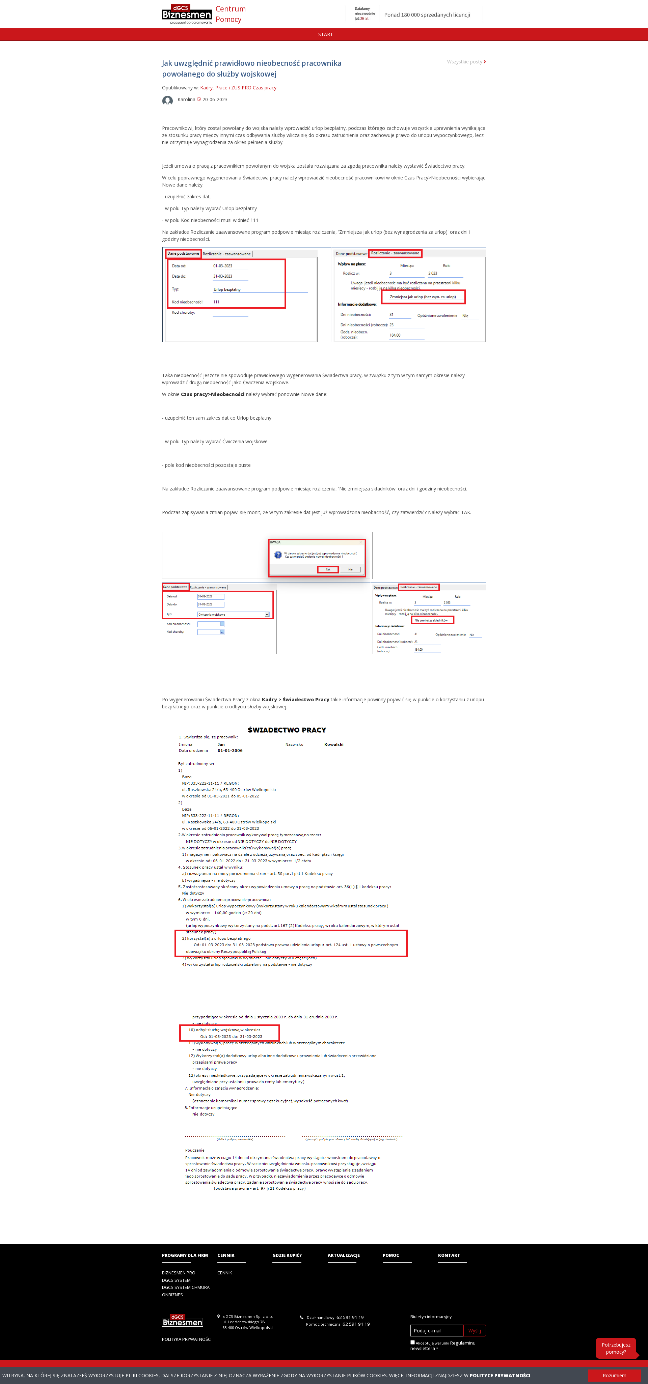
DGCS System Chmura (186, 1287)
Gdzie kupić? (287, 1255)
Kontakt (449, 1255)
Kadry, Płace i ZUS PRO (225, 87)
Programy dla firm (185, 1255)
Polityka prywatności (187, 1339)
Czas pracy (264, 87)
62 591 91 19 (350, 1317)
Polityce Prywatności (500, 1375)
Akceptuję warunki (443, 1346)
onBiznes (172, 1295)
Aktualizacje (344, 1255)
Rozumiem (614, 1375)
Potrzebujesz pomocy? (616, 1348)
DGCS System (176, 1280)
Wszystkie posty (465, 61)
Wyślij (474, 1330)
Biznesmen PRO (178, 1273)
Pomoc (391, 1255)
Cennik (226, 1255)
